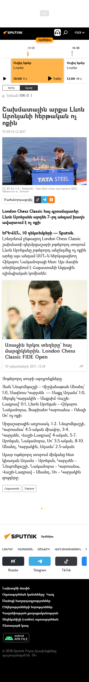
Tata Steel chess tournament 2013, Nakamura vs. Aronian (40, 190)
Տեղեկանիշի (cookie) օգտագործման (30, 619)
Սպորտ (29, 488)
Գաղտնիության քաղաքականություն (30, 613)
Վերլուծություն (68, 549)
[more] (81, 366)
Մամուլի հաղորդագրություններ (26, 601)
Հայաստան (11, 488)
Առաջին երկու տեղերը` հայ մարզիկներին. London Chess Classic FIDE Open (40, 351)
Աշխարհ (44, 549)
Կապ (50, 594)
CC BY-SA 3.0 (10, 189)
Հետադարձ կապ (15, 625)
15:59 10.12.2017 (14, 131)
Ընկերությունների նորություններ (27, 607)
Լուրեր (7, 549)
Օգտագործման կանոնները (23, 594)
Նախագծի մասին (16, 588)
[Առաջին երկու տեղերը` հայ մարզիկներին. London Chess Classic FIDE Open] (44, 310)
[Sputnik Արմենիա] (13, 34)
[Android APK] (16, 638)
